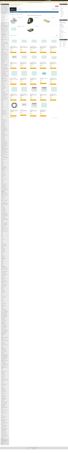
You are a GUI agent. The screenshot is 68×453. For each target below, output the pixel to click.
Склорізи (2, 299)
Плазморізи (2, 229)
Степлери (2, 103)
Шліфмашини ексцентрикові (4, 152)
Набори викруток (3, 96)
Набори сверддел (3, 159)
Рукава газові (2, 32)
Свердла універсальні (3, 188)
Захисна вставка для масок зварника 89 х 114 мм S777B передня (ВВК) (33, 79)
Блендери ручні (3, 372)
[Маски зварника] (30, 20)
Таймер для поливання (3, 436)
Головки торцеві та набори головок (4, 407)
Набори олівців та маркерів (4, 271)
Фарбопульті (2, 287)
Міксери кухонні (3, 387)
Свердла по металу (3, 186)
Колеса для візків (3, 431)
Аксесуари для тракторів (4, 267)
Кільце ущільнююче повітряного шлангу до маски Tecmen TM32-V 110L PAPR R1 (14, 111)
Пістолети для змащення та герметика (4, 99)
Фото (1, 442)
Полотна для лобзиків (3, 196)
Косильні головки (3, 207)
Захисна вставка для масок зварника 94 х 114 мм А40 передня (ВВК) (14, 79)
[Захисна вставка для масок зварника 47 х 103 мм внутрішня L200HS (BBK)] (14, 41)
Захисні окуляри (3, 21)
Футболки (2, 235)
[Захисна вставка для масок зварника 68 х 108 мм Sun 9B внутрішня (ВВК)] (34, 57)
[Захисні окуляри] (30, 29)
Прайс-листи (2, 443)
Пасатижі (2, 182)
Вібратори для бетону (3, 52)
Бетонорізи (2, 306)
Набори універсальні (3, 169)
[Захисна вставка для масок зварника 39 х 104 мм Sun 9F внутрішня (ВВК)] (24, 57)
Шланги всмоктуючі (3, 365)
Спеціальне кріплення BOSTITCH (3, 348)
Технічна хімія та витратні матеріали (4, 28)
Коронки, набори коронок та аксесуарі (4, 155)
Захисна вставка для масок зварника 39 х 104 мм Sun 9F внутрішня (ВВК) (23, 63)
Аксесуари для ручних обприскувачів (3, 258)
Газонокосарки (2, 427)
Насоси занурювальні (3, 362)
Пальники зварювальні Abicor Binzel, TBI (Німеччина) (4, 12)
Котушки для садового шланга (4, 435)
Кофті (1, 241)
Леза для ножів (3, 176)
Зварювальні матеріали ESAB (4, 11)
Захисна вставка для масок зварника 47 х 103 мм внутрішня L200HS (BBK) (14, 47)
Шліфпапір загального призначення (3, 333)
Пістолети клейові (3, 272)
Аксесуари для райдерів (4, 329)
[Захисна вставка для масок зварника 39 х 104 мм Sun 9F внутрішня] (14, 57)
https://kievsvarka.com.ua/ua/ (63, 32)
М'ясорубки (2, 400)
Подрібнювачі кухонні (3, 384)
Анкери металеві (3, 342)
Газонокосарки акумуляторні (4, 213)
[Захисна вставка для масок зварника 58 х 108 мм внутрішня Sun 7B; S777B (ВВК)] (34, 41)
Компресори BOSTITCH (3, 313)
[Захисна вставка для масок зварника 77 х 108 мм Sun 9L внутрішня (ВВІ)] (44, 57)
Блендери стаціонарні (3, 371)
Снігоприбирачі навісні (3, 280)
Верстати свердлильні (3, 87)
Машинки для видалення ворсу (4, 379)
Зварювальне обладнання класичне (4, 39)
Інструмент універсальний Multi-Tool (4, 158)
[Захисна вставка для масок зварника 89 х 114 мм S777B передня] (34, 89)
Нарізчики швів (2, 44)
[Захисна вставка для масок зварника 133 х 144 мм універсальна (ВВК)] (44, 105)
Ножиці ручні (2, 106)
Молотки (2, 90)
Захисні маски (2, 394)
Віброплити (2, 51)
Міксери (2, 105)
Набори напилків (3, 291)
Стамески (2, 104)
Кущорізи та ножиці (3, 112)
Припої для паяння (3, 404)
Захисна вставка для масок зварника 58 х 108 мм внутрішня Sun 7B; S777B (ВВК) (34, 47)
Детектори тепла (3, 248)
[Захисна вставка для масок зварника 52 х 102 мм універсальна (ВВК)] (24, 41)
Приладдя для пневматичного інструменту (4, 360)
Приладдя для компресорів (4, 58)
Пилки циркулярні (3, 139)
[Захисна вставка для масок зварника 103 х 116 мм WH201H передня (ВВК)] (14, 89)
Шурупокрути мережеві (3, 144)
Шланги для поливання (3, 393)
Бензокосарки (2, 255)
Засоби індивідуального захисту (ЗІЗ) (3, 23)
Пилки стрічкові (3, 138)
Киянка (2, 293)
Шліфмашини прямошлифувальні (3, 147)
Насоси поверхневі (3, 363)
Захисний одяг (2, 18)
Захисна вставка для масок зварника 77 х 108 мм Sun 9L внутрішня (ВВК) (53, 63)
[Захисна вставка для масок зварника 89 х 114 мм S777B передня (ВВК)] (34, 73)
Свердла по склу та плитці (4, 187)
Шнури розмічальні (3, 119)
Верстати (2, 164)
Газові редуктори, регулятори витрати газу (4, 30)
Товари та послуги (3, 5)
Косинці (2, 118)
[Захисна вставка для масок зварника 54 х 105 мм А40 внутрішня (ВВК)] (44, 41)
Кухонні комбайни (3, 380)
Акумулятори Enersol (3, 73)
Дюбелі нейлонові (3, 343)
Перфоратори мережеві (4, 130)
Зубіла (2, 160)
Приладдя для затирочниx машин (4, 66)
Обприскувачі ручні (3, 286)
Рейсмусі (2, 82)
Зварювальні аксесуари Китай (4, 26)
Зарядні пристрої (3, 88)
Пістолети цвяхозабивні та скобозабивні (4, 168)
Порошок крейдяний (3, 305)
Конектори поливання (3, 391)
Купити (13, 52)
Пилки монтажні (3, 131)
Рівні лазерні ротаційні (3, 166)
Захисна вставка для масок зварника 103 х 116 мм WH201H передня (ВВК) (14, 95)
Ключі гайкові (2, 89)
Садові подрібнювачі (3, 285)
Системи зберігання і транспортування (3, 405)
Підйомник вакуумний (3, 246)
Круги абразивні (3, 421)
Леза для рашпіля (3, 297)
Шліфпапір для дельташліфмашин (3, 191)
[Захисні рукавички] (13, 20)
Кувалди (2, 173)
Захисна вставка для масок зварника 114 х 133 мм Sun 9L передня (43, 95)
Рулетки (2, 117)
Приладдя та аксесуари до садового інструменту (4, 429)
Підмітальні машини (3, 339)
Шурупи (2, 221)
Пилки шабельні (3, 137)
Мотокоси (2, 254)
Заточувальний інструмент (4, 326)
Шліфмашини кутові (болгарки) (4, 148)
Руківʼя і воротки (3, 300)
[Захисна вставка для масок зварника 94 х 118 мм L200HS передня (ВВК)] (54, 73)
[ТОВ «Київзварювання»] (13, 9)
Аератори (2, 247)
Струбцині (2, 180)
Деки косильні (2, 328)
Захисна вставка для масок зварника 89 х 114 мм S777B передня (33, 95)
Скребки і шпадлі (3, 252)
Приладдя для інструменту (4, 410)
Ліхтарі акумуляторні (3, 110)
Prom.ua (37, 447)
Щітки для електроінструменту (4, 203)
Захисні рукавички (3, 16)
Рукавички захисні (3, 227)
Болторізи (2, 336)
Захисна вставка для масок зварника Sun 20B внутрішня (23, 110)
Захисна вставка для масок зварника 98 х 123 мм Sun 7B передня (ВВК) (23, 79)
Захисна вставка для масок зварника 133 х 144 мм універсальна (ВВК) (43, 111)
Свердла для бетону (3, 156)
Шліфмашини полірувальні (4, 145)
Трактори (2, 262)
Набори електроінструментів (4, 215)
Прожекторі (2, 411)
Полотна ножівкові (3, 175)
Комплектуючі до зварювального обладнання (4, 25)
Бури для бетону (3, 125)
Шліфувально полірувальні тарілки (4, 204)
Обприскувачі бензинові (3, 412)
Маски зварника (3, 17)
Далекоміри (2, 165)
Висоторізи (2, 418)
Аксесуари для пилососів (4, 425)
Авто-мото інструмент (3, 273)
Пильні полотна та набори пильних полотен (4, 420)
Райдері (2, 264)
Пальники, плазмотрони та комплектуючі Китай (4, 34)
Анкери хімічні (2, 48)
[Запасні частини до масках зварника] (13, 29)
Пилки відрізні (2, 220)
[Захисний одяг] (46, 20)
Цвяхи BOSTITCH (3, 319)
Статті (1, 444)
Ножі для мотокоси (3, 208)
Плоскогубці (2, 181)
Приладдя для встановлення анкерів (4, 50)
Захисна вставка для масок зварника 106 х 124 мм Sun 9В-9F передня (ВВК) (24, 95)
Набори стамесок (3, 124)
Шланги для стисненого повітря (4, 364)
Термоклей (2, 307)
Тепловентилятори (3, 399)
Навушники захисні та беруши (4, 228)
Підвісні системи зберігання (4, 354)
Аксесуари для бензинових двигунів (4, 57)
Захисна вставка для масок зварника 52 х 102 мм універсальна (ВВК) (24, 47)
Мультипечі (2, 378)
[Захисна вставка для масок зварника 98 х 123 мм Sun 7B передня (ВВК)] (24, 73)
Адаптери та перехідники (4, 222)
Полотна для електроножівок (4, 311)
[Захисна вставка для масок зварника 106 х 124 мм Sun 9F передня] (34, 105)
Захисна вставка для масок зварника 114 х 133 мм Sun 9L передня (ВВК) (53, 95)
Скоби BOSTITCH (3, 318)
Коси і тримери (2, 437)
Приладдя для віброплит (4, 53)
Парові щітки (2, 277)
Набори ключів (2, 123)
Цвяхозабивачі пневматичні (4, 312)
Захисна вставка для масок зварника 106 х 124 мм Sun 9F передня (33, 111)
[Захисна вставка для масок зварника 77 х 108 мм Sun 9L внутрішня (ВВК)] (54, 57)
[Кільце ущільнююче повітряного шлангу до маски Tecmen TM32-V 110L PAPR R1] (14, 105)
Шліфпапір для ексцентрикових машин (4, 195)
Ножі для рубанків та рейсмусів (4, 94)
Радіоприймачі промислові (4, 214)
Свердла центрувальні (3, 426)
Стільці (2, 298)
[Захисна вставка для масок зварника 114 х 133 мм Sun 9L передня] (44, 89)
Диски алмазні (2, 197)
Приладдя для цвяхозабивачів (4, 219)
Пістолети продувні (3, 359)
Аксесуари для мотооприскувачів (3, 323)
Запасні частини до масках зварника (4, 20)
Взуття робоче (2, 239)
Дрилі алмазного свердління (4, 43)
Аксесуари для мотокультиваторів (3, 266)
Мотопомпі (2, 263)
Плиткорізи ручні (3, 62)
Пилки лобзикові (3, 136)
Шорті (1, 234)
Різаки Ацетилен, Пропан (4, 31)
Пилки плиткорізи (3, 132)
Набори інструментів (3, 430)
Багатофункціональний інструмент (3, 78)
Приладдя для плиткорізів (4, 67)
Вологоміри (2, 279)
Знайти (57, 6)
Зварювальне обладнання (4, 7)
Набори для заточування (4, 284)
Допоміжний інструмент (3, 278)
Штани (2, 233)
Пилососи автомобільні (3, 320)
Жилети (2, 242)
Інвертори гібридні (3, 72)
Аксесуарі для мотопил (3, 327)
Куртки (2, 240)
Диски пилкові (2, 153)
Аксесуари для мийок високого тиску (4, 341)
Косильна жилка (3, 206)
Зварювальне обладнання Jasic (4, 6)
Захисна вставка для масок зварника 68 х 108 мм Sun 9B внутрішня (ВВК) (33, 63)
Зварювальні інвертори (3, 74)
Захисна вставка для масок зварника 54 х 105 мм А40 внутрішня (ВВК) (43, 47)
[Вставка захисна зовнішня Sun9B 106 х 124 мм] (44, 73)
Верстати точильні (3, 417)
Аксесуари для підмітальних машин (4, 345)
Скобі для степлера (3, 174)
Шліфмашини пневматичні (4, 355)
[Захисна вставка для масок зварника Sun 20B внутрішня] (24, 105)
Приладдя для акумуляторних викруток (4, 338)
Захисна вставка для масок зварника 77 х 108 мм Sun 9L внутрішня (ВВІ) (43, 63)
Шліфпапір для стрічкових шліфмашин (4, 193)
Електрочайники (3, 385)
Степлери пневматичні (3, 317)
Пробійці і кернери (3, 111)
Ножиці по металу (3, 126)
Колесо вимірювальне (3, 349)
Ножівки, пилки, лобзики (3, 95)
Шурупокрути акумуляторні (4, 143)
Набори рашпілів (3, 292)
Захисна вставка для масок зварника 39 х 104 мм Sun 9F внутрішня (13, 63)
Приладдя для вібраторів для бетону (4, 55)
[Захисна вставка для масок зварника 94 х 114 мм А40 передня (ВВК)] (14, 73)
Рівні (1, 116)
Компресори (2, 41)
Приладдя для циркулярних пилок (4, 200)
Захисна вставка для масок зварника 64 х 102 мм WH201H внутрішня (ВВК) (53, 47)
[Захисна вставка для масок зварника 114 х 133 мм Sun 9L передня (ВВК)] (54, 89)
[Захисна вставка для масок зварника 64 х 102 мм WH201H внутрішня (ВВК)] (54, 41)
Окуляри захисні (3, 226)
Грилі (1, 386)
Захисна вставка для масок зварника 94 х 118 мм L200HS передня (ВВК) (53, 79)
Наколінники (2, 353)
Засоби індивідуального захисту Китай (3, 14)
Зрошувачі (2, 392)
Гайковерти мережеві (3, 81)
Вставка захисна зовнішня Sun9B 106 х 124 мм (44, 79)
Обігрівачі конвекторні (3, 398)
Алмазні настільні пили (3, 416)
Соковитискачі (2, 373)
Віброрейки (2, 63)
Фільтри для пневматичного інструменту (4, 367)
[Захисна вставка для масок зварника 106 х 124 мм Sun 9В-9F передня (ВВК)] (24, 89)
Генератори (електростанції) (4, 42)
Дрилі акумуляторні (3, 83)
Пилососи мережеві (3, 374)
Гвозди (2, 38)
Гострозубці (2, 304)
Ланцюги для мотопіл (3, 209)
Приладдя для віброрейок (4, 64)
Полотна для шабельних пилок (4, 189)
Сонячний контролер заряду (4, 71)
